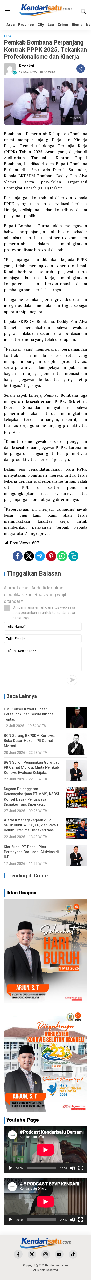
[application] (45, 1149)
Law (51, 24)
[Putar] (10, 1168)
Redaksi (26, 66)
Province (26, 24)
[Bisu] (72, 1168)
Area (10, 24)
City (40, 24)
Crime (63, 24)
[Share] (80, 68)
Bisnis (77, 24)
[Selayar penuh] (80, 1168)
